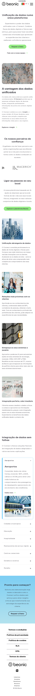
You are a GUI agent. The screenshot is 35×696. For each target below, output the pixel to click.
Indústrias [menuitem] (17, 677)
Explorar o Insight (8, 127)
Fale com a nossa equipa (16, 53)
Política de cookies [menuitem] (17, 640)
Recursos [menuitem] (17, 683)
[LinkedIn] (17, 671)
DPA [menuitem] (17, 651)
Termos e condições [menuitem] (17, 629)
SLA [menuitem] (17, 645)
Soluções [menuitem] (17, 679)
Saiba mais (9, 492)
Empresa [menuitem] (17, 685)
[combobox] (25, 4)
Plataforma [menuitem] (17, 681)
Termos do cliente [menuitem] (17, 656)
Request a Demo (17, 46)
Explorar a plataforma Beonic (17, 208)
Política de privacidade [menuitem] (17, 635)
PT (26, 4)
